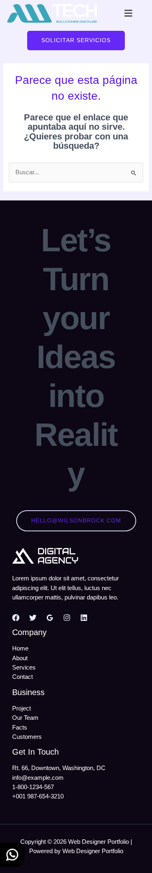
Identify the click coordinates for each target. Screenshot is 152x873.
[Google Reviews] (50, 617)
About (20, 658)
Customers (27, 737)
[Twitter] (32, 617)
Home (20, 648)
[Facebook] (15, 617)
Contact (22, 677)
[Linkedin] (84, 617)
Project (21, 708)
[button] (128, 13)
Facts (19, 727)
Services (24, 667)
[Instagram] (67, 617)
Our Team (25, 718)
